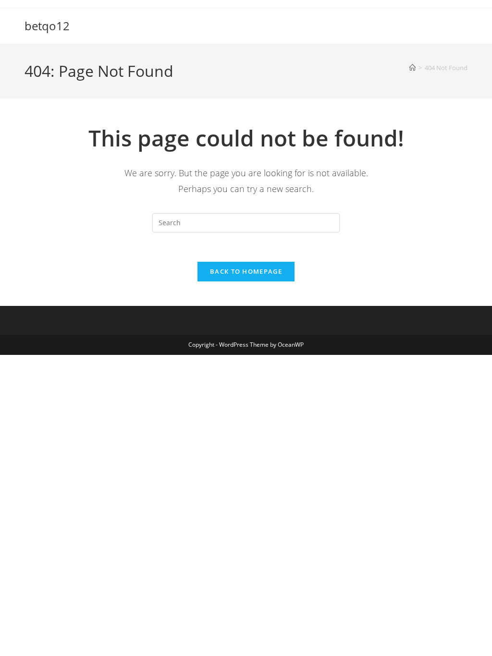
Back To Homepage (246, 271)
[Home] (412, 67)
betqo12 (47, 26)
